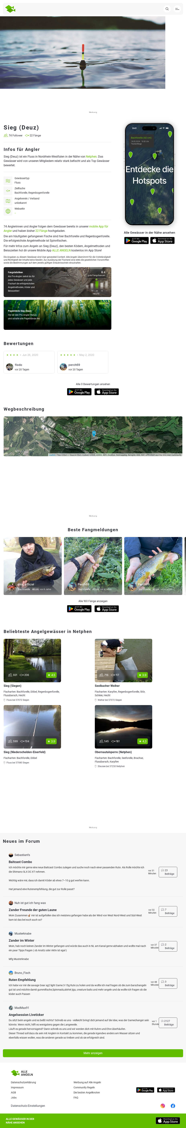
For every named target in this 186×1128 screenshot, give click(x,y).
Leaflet (52, 454)
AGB (13, 1092)
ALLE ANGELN (61, 250)
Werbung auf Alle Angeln (87, 1082)
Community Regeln (84, 1087)
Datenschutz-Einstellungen (28, 1106)
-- (15, 213)
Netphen (91, 156)
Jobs (14, 1097)
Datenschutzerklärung (23, 1082)
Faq (76, 1097)
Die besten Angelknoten (87, 1092)
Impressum (17, 1087)
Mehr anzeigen (93, 1053)
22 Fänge (41, 231)
